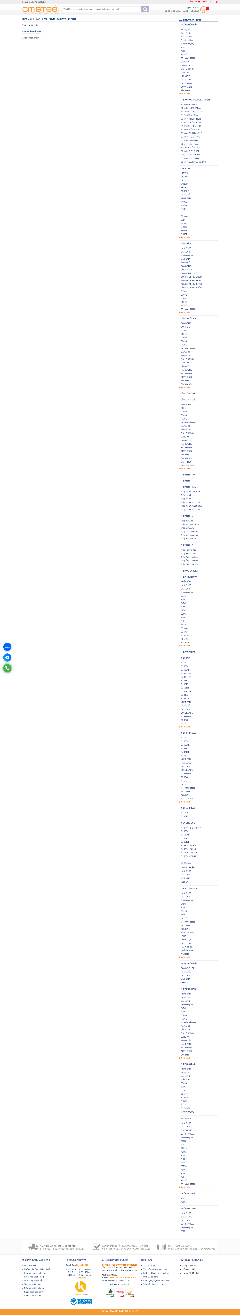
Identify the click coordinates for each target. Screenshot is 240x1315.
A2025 (184, 1148)
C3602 (184, 298)
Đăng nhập (209, 2)
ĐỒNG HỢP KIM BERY (191, 280)
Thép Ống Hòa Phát (189, 561)
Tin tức (148, 1260)
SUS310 (184, 681)
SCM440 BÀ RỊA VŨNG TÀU (193, 162)
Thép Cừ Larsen (189, 571)
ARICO (184, 724)
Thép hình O (187, 545)
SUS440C (185, 698)
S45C (183, 603)
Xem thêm (186, 93)
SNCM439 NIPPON (189, 115)
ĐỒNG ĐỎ (185, 262)
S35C (183, 607)
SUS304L (185, 670)
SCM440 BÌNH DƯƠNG (191, 133)
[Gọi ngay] (7, 668)
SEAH (183, 187)
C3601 (184, 295)
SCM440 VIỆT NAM (189, 144)
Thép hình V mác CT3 (190, 491)
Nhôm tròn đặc (57, 19)
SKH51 (184, 234)
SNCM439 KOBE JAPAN (192, 112)
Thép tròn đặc (189, 577)
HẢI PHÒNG (186, 83)
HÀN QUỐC (186, 29)
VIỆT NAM (185, 259)
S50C (183, 915)
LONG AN (185, 72)
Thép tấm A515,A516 (190, 524)
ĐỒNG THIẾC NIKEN (190, 273)
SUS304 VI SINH (188, 856)
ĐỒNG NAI (185, 65)
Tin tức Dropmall (150, 1265)
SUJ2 (183, 596)
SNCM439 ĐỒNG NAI (190, 147)
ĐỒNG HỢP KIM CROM (191, 277)
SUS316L (185, 688)
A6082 (184, 1173)
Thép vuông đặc (189, 888)
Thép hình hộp (188, 475)
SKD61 (184, 230)
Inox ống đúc (188, 823)
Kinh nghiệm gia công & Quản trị (157, 1280)
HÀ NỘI (184, 55)
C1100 (184, 291)
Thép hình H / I (188, 481)
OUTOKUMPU (187, 713)
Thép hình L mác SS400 (191, 509)
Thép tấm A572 (187, 528)
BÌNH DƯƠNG (187, 69)
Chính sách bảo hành (33, 1292)
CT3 (182, 213)
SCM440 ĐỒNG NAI (190, 130)
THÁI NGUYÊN (187, 465)
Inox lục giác (188, 808)
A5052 (184, 47)
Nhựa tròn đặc (189, 963)
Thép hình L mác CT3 (190, 502)
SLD (183, 220)
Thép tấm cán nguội (189, 531)
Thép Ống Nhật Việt (189, 564)
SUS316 (184, 684)
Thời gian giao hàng (33, 1284)
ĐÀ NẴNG (185, 62)
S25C (183, 610)
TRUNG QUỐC (187, 44)
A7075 (184, 1177)
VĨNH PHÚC (186, 462)
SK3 (182, 621)
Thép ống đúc (188, 1064)
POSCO (184, 720)
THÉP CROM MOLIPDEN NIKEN (195, 100)
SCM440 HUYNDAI (189, 104)
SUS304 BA (186, 677)
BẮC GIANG (186, 384)
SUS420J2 (185, 756)
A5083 (184, 1155)
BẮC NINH (185, 90)
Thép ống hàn (188, 652)
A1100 (183, 1141)
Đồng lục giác (188, 400)
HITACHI (184, 173)
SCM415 (185, 639)
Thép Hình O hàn (188, 553)
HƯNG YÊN (186, 76)
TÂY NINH (72, 19)
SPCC (183, 209)
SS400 (184, 205)
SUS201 (184, 663)
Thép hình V (186, 499)
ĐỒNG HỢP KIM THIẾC (191, 284)
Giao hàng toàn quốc (33, 1280)
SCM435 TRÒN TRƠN (191, 122)
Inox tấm (185, 658)
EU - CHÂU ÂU (187, 40)
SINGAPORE (186, 37)
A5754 (184, 1166)
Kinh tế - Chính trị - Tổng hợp (156, 1273)
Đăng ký (193, 2)
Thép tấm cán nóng (189, 535)
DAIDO (184, 180)
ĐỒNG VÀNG (187, 270)
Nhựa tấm (186, 863)
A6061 (184, 51)
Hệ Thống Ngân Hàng (34, 1277)
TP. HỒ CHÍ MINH (188, 58)
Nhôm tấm (186, 1118)
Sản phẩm (41, 19)
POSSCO (185, 191)
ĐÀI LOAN (185, 33)
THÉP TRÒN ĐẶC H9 (190, 155)
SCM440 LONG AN (189, 140)
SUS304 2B (186, 673)
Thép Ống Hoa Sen (189, 557)
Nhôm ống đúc (188, 1194)
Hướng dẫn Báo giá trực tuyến (37, 1269)
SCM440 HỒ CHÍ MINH (191, 137)
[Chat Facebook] (7, 657)
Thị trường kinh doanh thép (155, 1269)
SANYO (184, 184)
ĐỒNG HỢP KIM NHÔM (191, 288)
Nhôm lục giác (189, 1208)
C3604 (184, 302)
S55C (183, 599)
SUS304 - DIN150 (189, 853)
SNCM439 (185, 643)
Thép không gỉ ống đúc (191, 827)
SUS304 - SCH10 (188, 845)
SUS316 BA (186, 691)
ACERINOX (186, 716)
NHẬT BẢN (186, 198)
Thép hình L (186, 495)
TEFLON (184, 882)
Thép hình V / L (188, 487)
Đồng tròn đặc (189, 318)
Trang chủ (28, 19)
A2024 (184, 1145)
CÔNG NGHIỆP (188, 867)
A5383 (184, 1163)
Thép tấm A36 (187, 521)
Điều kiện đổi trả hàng (34, 1288)
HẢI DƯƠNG (186, 80)
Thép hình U (187, 516)
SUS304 (184, 666)
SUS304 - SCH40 (188, 849)
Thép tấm (186, 168)
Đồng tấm (186, 243)
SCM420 (185, 635)
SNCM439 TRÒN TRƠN (191, 126)
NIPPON (184, 177)
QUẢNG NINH (187, 87)
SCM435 (185, 632)
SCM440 (185, 216)
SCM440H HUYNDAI (190, 158)
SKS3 (183, 223)
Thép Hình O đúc (188, 550)
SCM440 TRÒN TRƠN (191, 119)
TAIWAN (184, 202)
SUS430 (184, 695)
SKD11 (184, 227)
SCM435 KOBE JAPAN (191, 108)
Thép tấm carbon (188, 539)
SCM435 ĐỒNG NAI (190, 151)
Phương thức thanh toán (35, 1273)
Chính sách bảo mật (33, 1296)
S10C (183, 617)
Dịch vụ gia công (150, 1277)
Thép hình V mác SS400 (191, 506)
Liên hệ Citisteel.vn (32, 1265)
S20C (183, 614)
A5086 (184, 1159)
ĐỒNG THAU (186, 266)
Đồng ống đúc (188, 394)
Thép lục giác (188, 989)
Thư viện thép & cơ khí (153, 1284)
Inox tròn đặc (188, 733)
